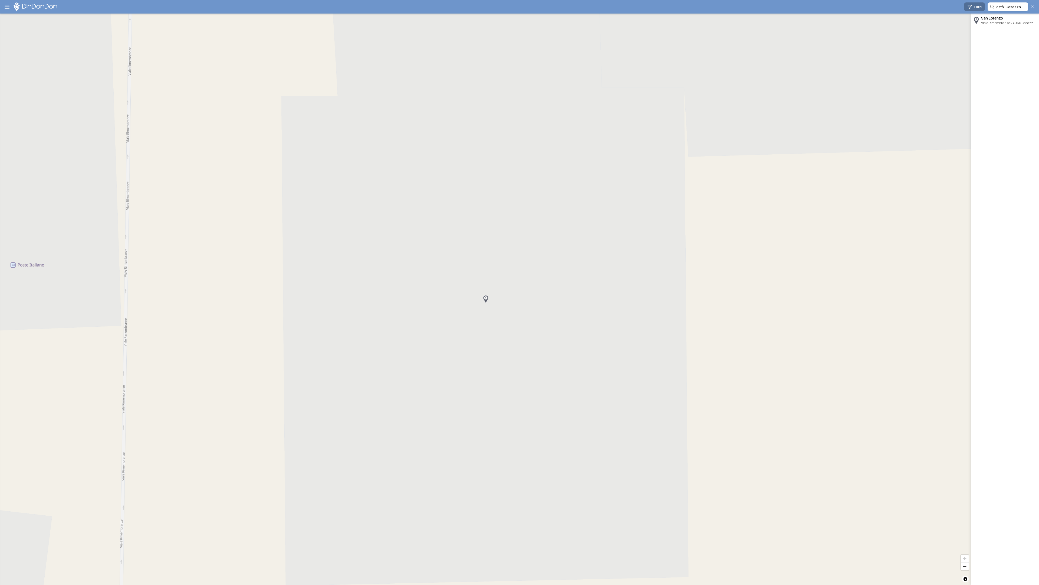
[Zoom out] (965, 566)
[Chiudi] (1032, 7)
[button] (485, 299)
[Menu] (7, 6)
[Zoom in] (965, 559)
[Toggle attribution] (965, 579)
